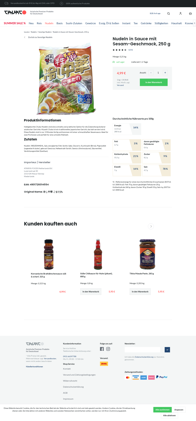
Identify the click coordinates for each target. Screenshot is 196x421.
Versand (120, 85)
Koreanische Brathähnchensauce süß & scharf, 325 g (48, 275)
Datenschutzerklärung (73, 386)
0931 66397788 (69, 356)
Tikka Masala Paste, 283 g (142, 273)
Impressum (68, 398)
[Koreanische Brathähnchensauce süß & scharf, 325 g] (48, 254)
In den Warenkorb (153, 82)
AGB (65, 392)
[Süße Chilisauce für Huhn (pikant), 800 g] (98, 254)
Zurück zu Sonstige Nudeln (40, 37)
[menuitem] (167, 13)
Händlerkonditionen (34, 366)
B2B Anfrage (155, 13)
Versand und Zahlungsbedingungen (79, 374)
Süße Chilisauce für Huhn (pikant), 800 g (96, 275)
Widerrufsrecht (70, 380)
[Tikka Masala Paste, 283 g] (147, 254)
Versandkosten (50, 358)
